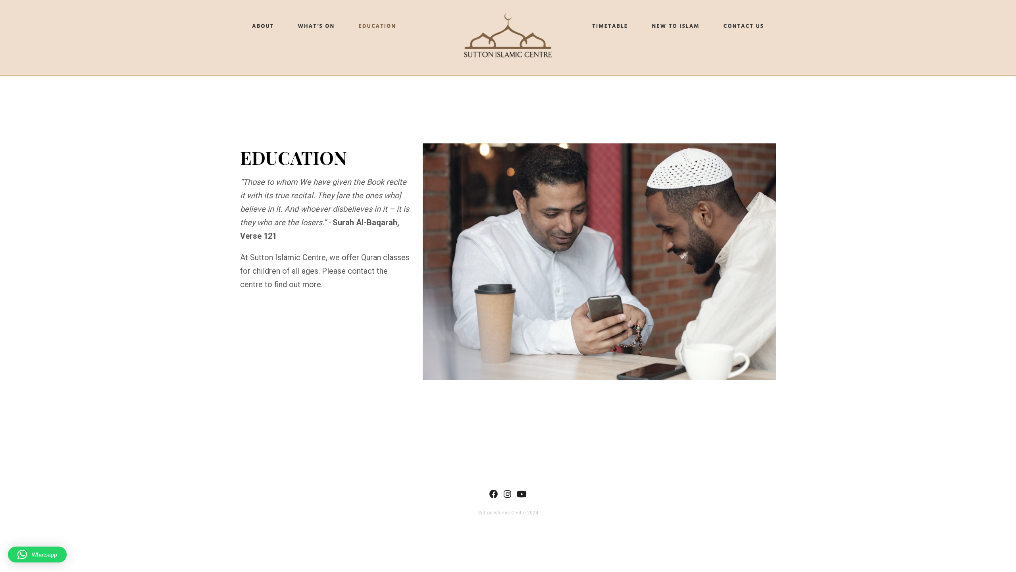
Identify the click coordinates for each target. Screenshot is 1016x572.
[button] (37, 554)
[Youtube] (521, 495)
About (263, 26)
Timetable (610, 26)
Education (377, 26)
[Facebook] (494, 495)
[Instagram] (507, 495)
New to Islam (675, 26)
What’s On (316, 26)
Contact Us (744, 26)
